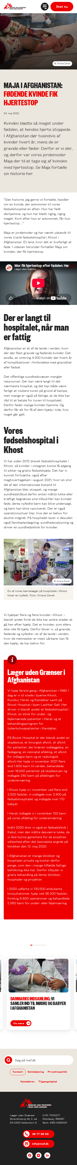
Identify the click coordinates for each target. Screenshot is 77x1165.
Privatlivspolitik (57, 1071)
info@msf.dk (40, 1143)
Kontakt (18, 1071)
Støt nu (62, 6)
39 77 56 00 (40, 1134)
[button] (31, 945)
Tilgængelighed (47, 1081)
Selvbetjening (36, 1071)
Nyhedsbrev (27, 1081)
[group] (38, 993)
